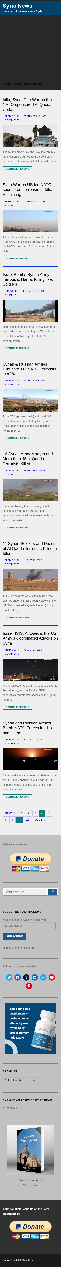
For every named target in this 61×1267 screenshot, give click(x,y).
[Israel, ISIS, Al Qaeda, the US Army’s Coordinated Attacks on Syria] (30, 670)
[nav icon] (56, 7)
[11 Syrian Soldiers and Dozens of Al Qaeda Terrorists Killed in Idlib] (30, 580)
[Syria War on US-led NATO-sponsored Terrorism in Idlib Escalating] (30, 221)
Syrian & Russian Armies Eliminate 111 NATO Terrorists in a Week (29, 369)
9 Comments (11, 120)
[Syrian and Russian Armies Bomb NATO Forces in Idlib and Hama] (30, 759)
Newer (10, 813)
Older (40, 819)
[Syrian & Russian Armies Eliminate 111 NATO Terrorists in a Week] (30, 400)
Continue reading (17, 169)
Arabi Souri (11, 116)
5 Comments (11, 385)
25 (28, 819)
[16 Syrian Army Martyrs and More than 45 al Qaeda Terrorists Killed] (30, 490)
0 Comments (11, 654)
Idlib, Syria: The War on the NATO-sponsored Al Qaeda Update (27, 104)
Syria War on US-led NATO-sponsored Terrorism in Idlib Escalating (28, 189)
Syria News (17, 6)
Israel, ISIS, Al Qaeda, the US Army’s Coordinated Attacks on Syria (30, 638)
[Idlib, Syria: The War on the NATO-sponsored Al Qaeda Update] (30, 136)
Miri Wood (10, 291)
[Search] (52, 892)
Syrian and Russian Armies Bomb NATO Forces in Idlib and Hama (27, 728)
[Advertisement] (30, 47)
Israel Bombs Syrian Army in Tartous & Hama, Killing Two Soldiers (28, 279)
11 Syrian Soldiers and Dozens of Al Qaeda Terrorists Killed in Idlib (30, 548)
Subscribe (14, 936)
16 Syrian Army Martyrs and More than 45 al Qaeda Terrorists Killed (28, 459)
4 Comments (11, 295)
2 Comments (11, 205)
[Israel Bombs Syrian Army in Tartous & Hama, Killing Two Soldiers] (30, 311)
